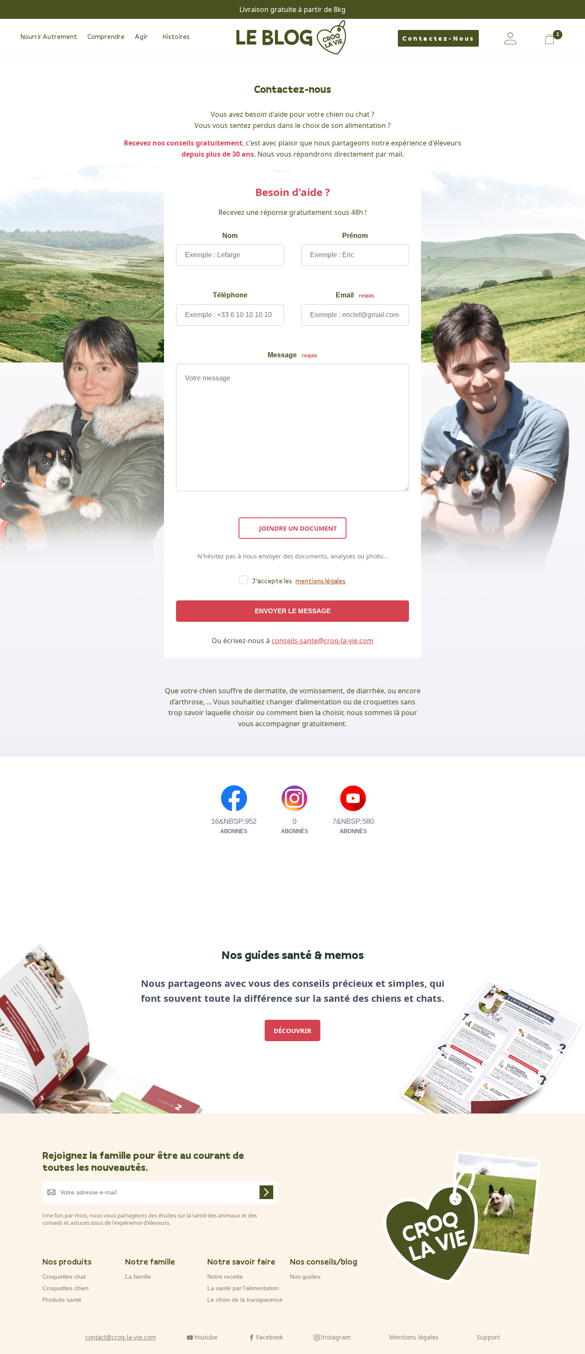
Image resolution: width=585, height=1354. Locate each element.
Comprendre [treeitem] (106, 36)
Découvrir (292, 1030)
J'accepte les (299, 580)
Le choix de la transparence (245, 1299)
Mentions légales (414, 1337)
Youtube (206, 1337)
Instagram (336, 1337)
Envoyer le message (293, 611)
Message (292, 355)
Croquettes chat (64, 1276)
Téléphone (230, 295)
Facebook (269, 1337)
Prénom (355, 235)
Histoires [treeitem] (176, 36)
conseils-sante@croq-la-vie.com (322, 640)
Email (355, 295)
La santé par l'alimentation (243, 1288)
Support (488, 1337)
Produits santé (61, 1299)
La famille (138, 1276)
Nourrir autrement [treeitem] (48, 36)
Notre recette (225, 1276)
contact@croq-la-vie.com (120, 1337)
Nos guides (305, 1276)
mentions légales (320, 580)
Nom (230, 235)
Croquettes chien (65, 1288)
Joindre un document (298, 528)
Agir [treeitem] (141, 36)
